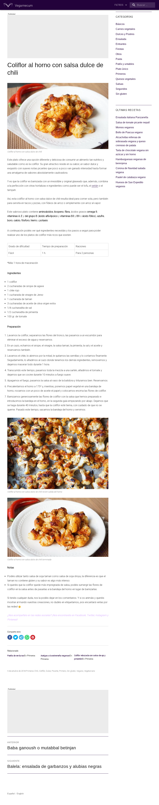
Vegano (80, 671)
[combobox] (141, 5)
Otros (119, 54)
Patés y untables (125, 64)
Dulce (48, 671)
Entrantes (121, 44)
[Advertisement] (58, 36)
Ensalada (121, 39)
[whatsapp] (27, 637)
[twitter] (15, 637)
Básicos (120, 24)
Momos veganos (125, 127)
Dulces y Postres (125, 34)
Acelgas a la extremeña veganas (55, 655)
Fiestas (120, 49)
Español (11, 793)
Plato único (122, 69)
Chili (36, 671)
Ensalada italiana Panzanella (132, 117)
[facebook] (9, 637)
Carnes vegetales (125, 29)
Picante (55, 671)
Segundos (121, 89)
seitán (95, 185)
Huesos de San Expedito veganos (129, 184)
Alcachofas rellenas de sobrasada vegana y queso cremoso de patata (130, 141)
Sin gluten (71, 671)
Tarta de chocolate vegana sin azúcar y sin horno (132, 152)
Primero (62, 671)
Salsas (119, 84)
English (20, 793)
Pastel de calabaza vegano (131, 177)
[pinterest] (32, 637)
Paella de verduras (15, 655)
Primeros (30, 671)
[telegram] (21, 637)
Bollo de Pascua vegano (129, 132)
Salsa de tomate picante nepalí (133, 122)
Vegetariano (89, 671)
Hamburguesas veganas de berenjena (131, 161)
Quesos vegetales (126, 79)
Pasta (119, 59)
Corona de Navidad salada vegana (130, 170)
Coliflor (42, 671)
